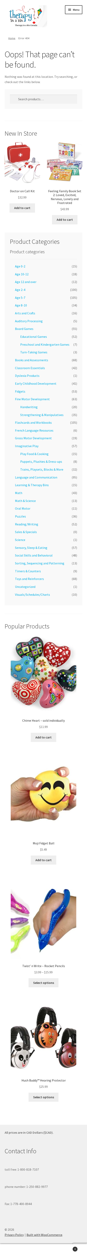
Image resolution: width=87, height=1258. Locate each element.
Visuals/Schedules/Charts (32, 595)
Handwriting (29, 407)
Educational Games (33, 337)
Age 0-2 (20, 266)
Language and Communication (36, 477)
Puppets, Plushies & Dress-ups (41, 461)
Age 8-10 (21, 305)
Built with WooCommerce (44, 1235)
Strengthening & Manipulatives (42, 415)
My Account (14, 1251)
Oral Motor (22, 508)
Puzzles (20, 516)
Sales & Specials (26, 532)
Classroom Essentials (30, 368)
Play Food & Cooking (34, 454)
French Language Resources (34, 430)
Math (18, 493)
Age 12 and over (25, 282)
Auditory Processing (29, 321)
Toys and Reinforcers (29, 579)
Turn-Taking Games (33, 352)
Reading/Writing (26, 524)
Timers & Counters (28, 571)
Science (20, 540)
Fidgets (20, 391)
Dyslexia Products (27, 376)
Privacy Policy (14, 1235)
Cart (67, 1248)
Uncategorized (25, 587)
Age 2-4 (20, 290)
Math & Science (25, 501)
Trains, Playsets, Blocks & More (41, 469)
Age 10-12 (22, 274)
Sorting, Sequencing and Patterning (39, 563)
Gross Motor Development (33, 438)
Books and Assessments (31, 360)
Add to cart (22, 208)
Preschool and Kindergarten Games (44, 344)
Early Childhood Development (35, 383)
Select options (43, 983)
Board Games (24, 329)
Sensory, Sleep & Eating (31, 548)
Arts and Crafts (25, 313)
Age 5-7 (20, 298)
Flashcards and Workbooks (33, 422)
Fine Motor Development (32, 399)
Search (43, 1251)
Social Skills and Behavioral (34, 555)
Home (11, 38)
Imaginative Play (26, 446)
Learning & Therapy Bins (32, 485)
